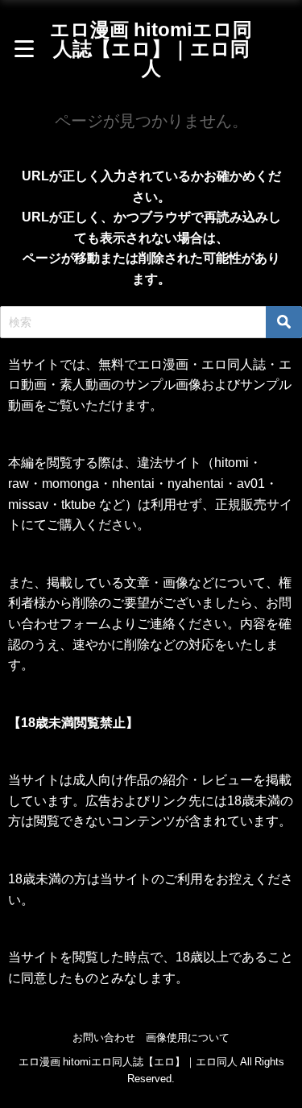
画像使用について (188, 1037)
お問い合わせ (103, 1037)
